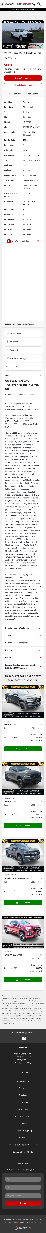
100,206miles (36, 805)
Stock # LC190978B (10, 875)
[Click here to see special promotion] (23, 9)
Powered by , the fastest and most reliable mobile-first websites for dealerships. (23, 1221)
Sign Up (23, 1203)
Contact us (23, 1088)
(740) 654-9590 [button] (25, 1063)
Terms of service (23, 1137)
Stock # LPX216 (9, 798)
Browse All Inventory (23, 78)
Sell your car (23, 1102)
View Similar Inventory (23, 85)
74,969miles (37, 728)
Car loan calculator (23, 1116)
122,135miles (36, 881)
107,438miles (36, 958)
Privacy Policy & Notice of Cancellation (23, 1144)
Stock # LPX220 (9, 721)
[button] (33, 4)
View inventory (23, 1081)
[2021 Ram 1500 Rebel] (23, 778)
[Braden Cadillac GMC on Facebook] (23, 1038)
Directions (23, 1095)
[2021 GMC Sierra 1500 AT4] (23, 932)
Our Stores (23, 1123)
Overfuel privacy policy (23, 1130)
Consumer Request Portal (23, 1152)
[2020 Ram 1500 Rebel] (23, 701)
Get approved (23, 1109)
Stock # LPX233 (9, 952)
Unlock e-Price (24, 748)
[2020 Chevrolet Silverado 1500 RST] (23, 855)
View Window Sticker (20, 241)
